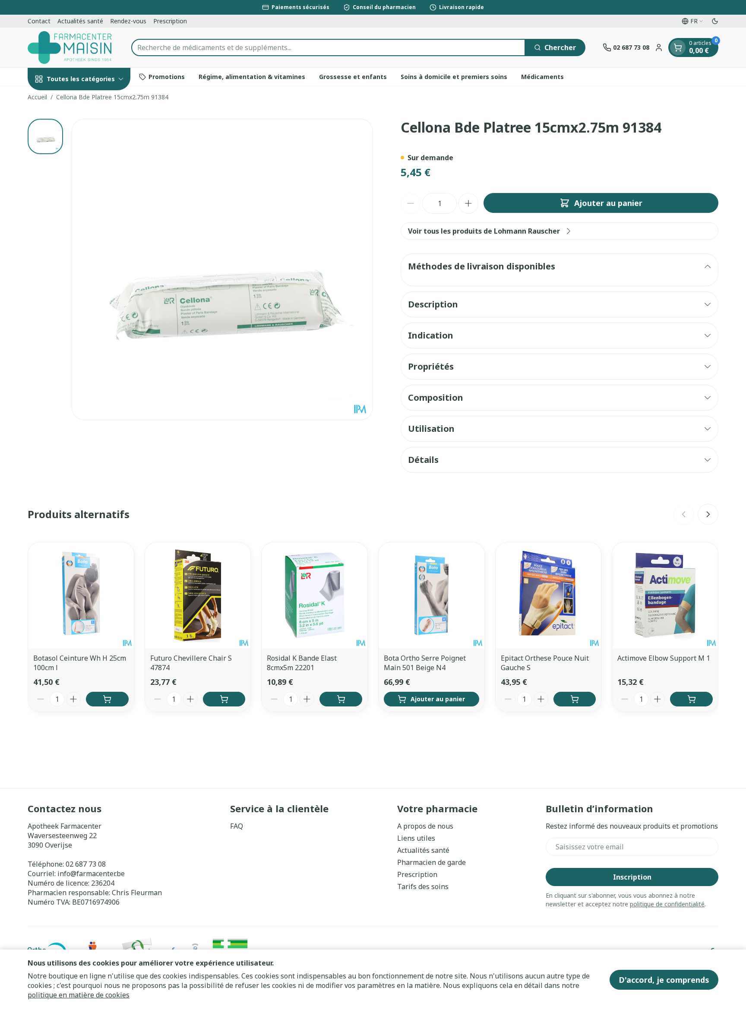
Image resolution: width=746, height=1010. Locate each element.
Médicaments (542, 77)
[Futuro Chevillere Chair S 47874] (198, 595)
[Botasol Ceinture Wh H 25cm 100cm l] (81, 595)
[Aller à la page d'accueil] (71, 47)
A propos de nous (425, 826)
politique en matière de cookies (79, 995)
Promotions (167, 77)
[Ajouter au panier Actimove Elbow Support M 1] (691, 699)
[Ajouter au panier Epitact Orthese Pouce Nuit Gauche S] (574, 699)
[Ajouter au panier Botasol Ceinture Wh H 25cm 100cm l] (107, 699)
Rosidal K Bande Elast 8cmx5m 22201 (302, 662)
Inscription (632, 877)
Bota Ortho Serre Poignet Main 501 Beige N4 (425, 662)
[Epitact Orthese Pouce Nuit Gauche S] (548, 595)
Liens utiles (416, 838)
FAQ (236, 826)
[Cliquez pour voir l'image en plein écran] (222, 269)
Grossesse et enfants (353, 77)
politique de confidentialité (667, 904)
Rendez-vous (128, 21)
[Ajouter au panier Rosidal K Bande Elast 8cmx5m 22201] (340, 699)
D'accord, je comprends (664, 980)
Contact (39, 21)
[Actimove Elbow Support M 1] (665, 595)
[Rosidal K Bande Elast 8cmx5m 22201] (314, 595)
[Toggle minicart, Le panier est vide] (678, 47)
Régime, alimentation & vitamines (252, 77)
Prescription (170, 21)
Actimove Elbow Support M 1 (663, 658)
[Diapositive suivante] (708, 514)
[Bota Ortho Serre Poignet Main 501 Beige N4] (431, 595)
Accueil (37, 97)
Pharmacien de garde (431, 862)
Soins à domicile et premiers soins (454, 77)
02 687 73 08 (86, 864)
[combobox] (328, 47)
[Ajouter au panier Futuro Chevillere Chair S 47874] (224, 699)
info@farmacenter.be (91, 873)
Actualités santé (80, 21)
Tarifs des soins (423, 886)
